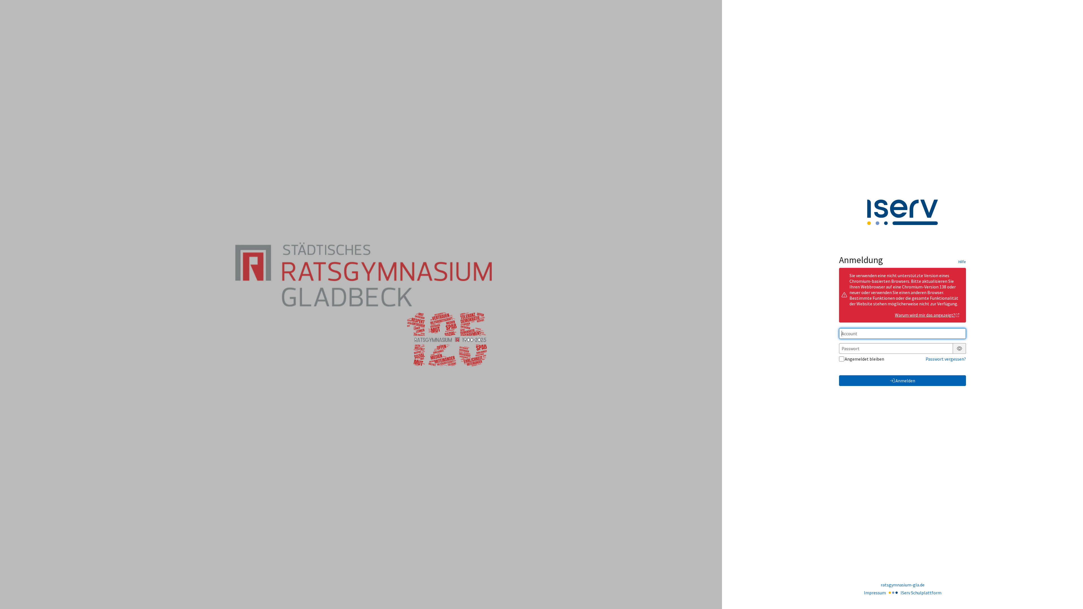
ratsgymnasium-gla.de (902, 585)
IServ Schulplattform (921, 592)
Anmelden (905, 380)
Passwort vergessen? (946, 359)
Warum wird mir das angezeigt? (925, 315)
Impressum (875, 592)
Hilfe (962, 261)
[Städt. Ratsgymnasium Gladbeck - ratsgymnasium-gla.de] (361, 304)
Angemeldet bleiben (864, 359)
